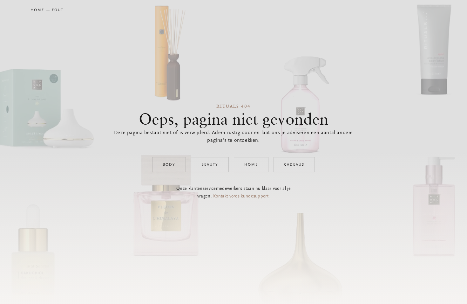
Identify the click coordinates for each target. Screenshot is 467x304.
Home (251, 165)
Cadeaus (294, 165)
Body (169, 165)
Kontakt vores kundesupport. (241, 196)
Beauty (209, 165)
